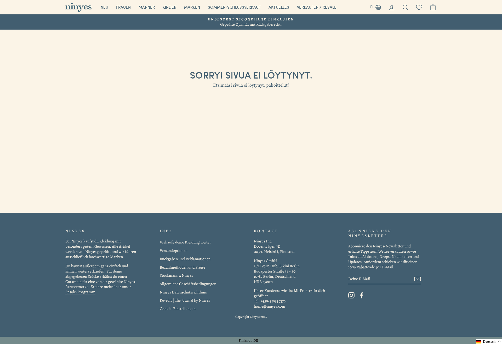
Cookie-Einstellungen (178, 308)
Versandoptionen (173, 250)
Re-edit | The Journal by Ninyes (185, 300)
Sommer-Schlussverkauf (234, 7)
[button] (489, 341)
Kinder (169, 7)
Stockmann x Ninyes (176, 275)
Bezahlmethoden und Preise (182, 267)
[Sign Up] (417, 279)
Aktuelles (279, 7)
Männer (147, 7)
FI (377, 6)
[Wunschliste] (419, 7)
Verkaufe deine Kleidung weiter (185, 242)
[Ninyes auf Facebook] (361, 295)
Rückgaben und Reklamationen (185, 259)
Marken (192, 7)
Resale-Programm (80, 292)
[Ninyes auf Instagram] (351, 295)
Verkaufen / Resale (316, 7)
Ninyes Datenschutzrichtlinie (183, 292)
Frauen (123, 7)
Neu (104, 7)
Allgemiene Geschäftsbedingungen (188, 283)
